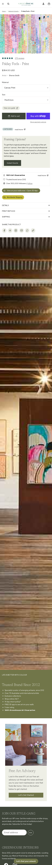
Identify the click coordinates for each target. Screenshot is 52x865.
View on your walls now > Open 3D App (22, 190)
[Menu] (3, 4)
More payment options (38, 122)
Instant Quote (12, 163)
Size (3, 94)
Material (5, 82)
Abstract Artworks (13, 11)
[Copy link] (33, 230)
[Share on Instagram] (16, 230)
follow (30, 183)
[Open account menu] (43, 4)
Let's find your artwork (26, 861)
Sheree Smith (14, 75)
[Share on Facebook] (4, 230)
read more (19, 129)
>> (30, 832)
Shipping (6, 217)
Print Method (8, 211)
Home (4, 11)
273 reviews (19, 58)
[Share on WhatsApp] (27, 230)
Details (5, 205)
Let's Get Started (26, 795)
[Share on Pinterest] (10, 230)
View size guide (9, 108)
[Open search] (8, 4)
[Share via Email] (21, 230)
